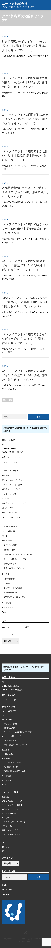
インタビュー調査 (9, 494)
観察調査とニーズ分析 (11, 489)
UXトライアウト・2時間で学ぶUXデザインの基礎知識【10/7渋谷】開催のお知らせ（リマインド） (25, 375)
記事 (27, 627)
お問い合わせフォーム (11, 457)
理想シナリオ (7, 508)
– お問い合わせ (8, 579)
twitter (6, 895)
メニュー (46, 5)
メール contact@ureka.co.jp (13, 462)
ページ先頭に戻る (9, 531)
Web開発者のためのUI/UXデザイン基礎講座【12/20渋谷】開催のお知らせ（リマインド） (25, 192)
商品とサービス (8, 540)
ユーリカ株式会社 (14, 3)
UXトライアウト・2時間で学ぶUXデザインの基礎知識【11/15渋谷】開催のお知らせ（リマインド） (25, 265)
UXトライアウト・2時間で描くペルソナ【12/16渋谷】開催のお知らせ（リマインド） (25, 228)
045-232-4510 (10, 448)
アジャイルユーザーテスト (13, 480)
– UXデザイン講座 (9, 545)
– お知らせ (6, 583)
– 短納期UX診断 (8, 550)
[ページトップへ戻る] (25, 932)
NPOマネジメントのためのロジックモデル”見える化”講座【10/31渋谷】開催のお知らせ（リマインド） (25, 302)
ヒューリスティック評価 (12, 485)
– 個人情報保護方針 (10, 592)
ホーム (4, 536)
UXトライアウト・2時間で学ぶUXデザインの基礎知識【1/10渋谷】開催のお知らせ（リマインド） (25, 119)
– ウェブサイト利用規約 (12, 588)
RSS (4, 612)
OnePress (38, 939)
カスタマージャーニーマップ (14, 503)
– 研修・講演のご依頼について (14, 568)
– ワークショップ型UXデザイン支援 (17, 554)
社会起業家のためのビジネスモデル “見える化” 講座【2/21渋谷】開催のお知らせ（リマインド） (25, 45)
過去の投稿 (7, 400)
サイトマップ (7, 607)
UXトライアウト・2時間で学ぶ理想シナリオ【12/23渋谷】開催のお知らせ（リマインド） (24, 155)
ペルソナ (5, 499)
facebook (8, 890)
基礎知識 (5, 475)
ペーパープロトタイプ (11, 517)
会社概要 (5, 574)
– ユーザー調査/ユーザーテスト (15, 559)
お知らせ (5, 36)
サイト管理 (6, 603)
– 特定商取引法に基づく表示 (14, 597)
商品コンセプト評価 (10, 512)
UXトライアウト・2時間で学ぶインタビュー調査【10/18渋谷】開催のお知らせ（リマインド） (25, 338)
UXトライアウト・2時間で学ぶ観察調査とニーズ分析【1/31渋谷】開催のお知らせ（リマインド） (24, 82)
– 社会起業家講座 (9, 564)
